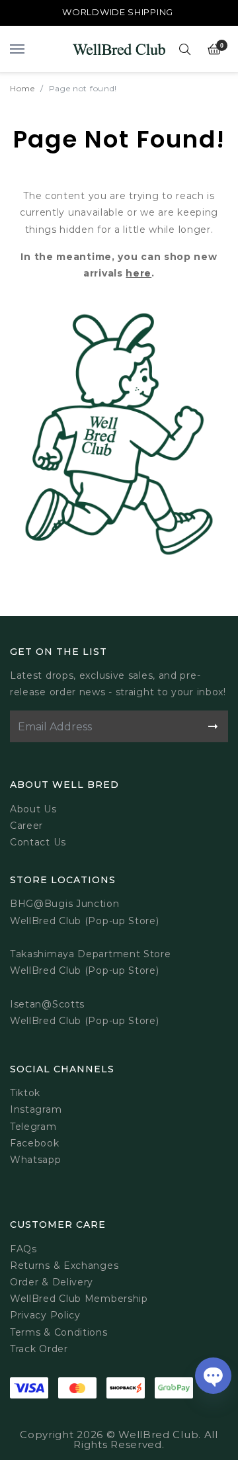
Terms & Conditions (59, 1332)
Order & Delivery (51, 1282)
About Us (33, 809)
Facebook (35, 1143)
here (138, 273)
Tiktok (25, 1093)
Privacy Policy (45, 1315)
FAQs (23, 1249)
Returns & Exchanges (64, 1265)
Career (26, 826)
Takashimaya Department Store (90, 954)
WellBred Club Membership (79, 1299)
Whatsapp (35, 1160)
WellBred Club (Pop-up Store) (84, 970)
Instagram (35, 1109)
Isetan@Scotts (47, 1004)
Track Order (39, 1349)
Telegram (33, 1127)
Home (22, 88)
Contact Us (38, 842)
